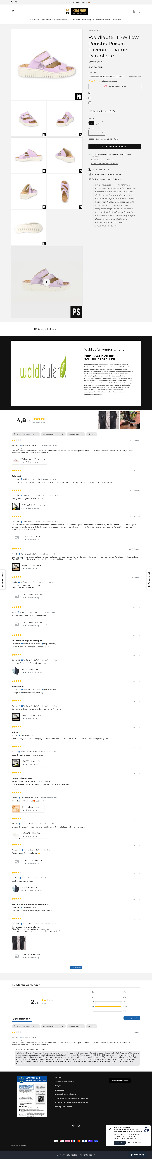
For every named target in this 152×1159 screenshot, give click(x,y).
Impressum (60, 1090)
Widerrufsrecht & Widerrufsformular (72, 1098)
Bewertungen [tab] (22, 1018)
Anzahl (91, 128)
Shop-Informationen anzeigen (104, 163)
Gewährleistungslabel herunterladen (76, 1155)
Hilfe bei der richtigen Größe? (102, 111)
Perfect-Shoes (21, 1145)
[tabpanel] (76, 702)
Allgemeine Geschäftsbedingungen (71, 1102)
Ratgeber (59, 1086)
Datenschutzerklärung (65, 1094)
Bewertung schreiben (131, 1018)
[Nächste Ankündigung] (101, 2)
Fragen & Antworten (64, 1082)
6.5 (99, 123)
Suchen (58, 1077)
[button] (13, 11)
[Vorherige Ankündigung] (50, 2)
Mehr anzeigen (76, 967)
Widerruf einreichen (120, 1081)
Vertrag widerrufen (63, 1107)
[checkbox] (91, 434)
